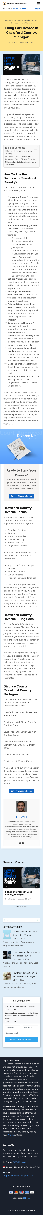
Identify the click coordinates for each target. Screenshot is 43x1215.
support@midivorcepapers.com (18, 1175)
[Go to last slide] (6, 885)
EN (24, 1198)
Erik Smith (14, 42)
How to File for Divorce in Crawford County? (20, 152)
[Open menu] (38, 2)
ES (29, 1198)
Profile (10, 1135)
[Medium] (20, 843)
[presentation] (21, 877)
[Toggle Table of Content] (34, 148)
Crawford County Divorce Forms (19, 156)
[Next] (37, 885)
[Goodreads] (23, 843)
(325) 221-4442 (19, 8)
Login (37, 8)
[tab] (17, 906)
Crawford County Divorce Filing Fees (21, 159)
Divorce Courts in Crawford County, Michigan (21, 163)
